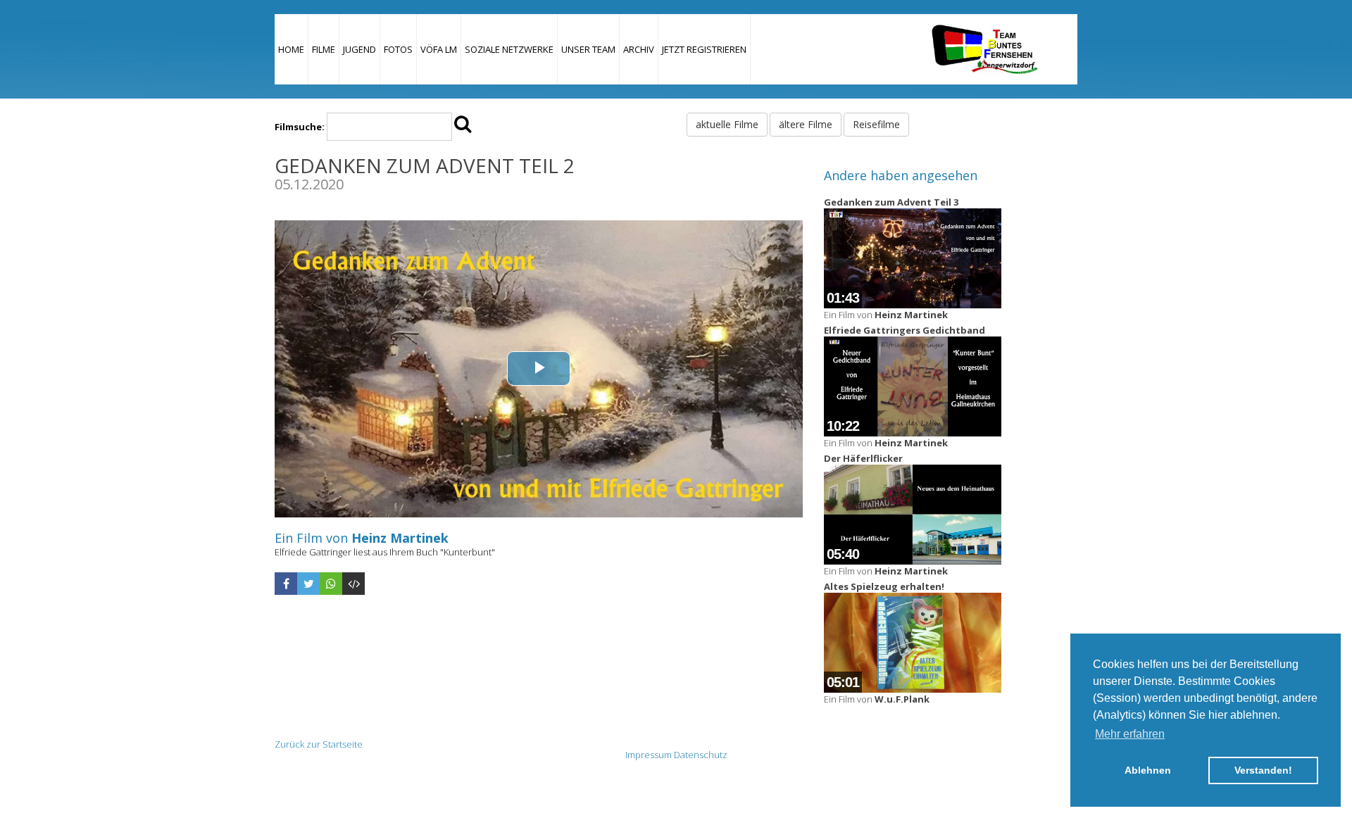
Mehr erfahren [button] (1130, 734)
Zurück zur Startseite (319, 744)
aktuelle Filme (727, 124)
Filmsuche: (300, 126)
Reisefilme (876, 124)
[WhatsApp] (331, 583)
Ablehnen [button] (1148, 770)
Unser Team (588, 49)
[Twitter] (308, 583)
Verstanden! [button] (1263, 770)
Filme (323, 49)
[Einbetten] (353, 583)
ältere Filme (805, 124)
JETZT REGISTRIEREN (704, 49)
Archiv (638, 49)
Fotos (398, 49)
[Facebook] (286, 583)
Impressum (648, 754)
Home (291, 49)
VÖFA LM (438, 49)
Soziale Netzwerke (509, 49)
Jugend (359, 49)
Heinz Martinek (400, 537)
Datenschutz (700, 754)
